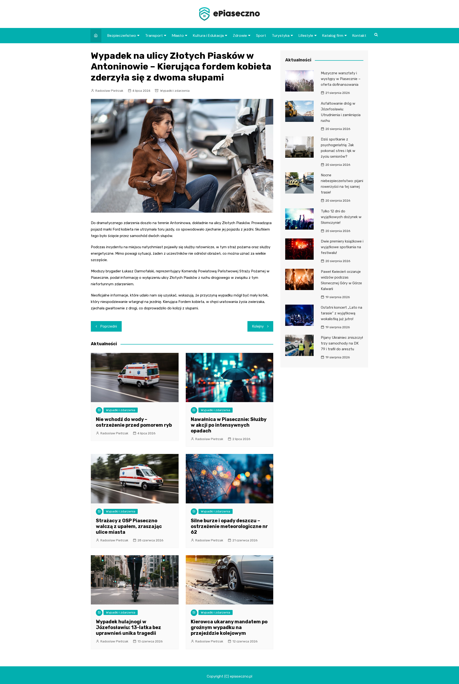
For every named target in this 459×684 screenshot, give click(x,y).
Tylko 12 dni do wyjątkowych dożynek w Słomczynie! (341, 217)
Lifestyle (306, 35)
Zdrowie (240, 35)
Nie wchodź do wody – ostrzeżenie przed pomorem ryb (134, 422)
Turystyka (281, 35)
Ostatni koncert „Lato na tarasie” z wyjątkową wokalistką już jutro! (341, 313)
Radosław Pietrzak (109, 90)
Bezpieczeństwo (121, 35)
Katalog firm (332, 35)
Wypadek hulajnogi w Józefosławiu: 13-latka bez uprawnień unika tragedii (128, 627)
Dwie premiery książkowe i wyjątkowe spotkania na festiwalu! (342, 247)
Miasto (178, 35)
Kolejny (258, 326)
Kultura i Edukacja (208, 35)
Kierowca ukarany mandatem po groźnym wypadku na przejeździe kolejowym (229, 627)
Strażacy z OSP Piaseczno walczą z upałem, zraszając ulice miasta (129, 526)
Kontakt (359, 35)
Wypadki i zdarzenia (175, 90)
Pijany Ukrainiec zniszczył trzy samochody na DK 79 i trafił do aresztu (342, 343)
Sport (261, 35)
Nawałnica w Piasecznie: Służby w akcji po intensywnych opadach (228, 425)
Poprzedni (108, 326)
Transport (154, 35)
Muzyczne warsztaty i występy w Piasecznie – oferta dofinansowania (341, 79)
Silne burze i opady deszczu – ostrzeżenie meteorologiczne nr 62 (229, 526)
